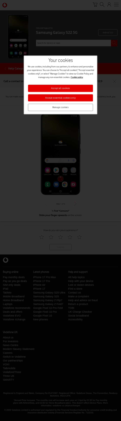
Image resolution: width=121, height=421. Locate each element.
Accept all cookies (60, 88)
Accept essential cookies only (60, 97)
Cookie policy (77, 77)
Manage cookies (60, 107)
